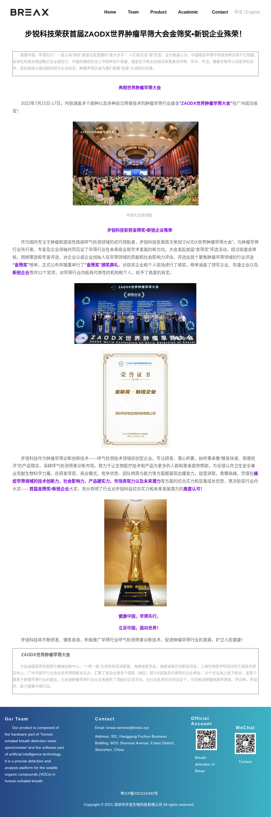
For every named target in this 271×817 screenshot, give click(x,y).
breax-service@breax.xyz (127, 727)
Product (158, 12)
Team (133, 12)
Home (110, 12)
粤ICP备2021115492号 (139, 793)
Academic (188, 12)
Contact (220, 12)
